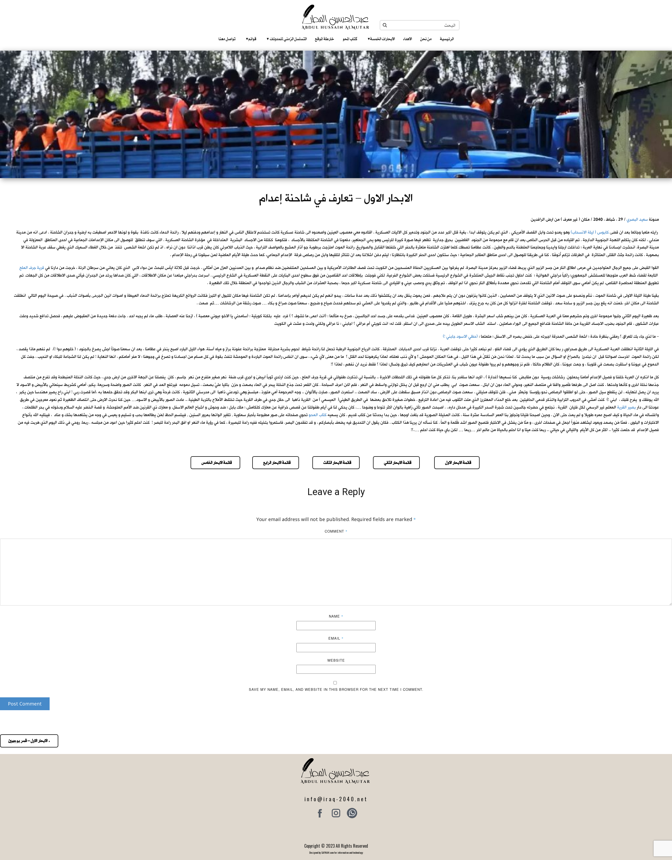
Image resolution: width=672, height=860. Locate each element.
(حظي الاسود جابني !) (460, 336)
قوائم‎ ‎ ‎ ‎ (251, 39)
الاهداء (407, 39)
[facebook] (320, 813)
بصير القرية (626, 407)
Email (336, 638)
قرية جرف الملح (31, 268)
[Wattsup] (352, 813)
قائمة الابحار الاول (457, 463)
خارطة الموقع (324, 39)
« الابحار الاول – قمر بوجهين (29, 741)
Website (336, 660)
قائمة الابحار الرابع (276, 463)
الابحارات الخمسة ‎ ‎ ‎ (381, 39)
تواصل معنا (227, 39)
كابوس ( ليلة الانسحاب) (590, 232)
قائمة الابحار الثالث (336, 463)
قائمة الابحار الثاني (396, 463)
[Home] (336, 17)
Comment (336, 531)
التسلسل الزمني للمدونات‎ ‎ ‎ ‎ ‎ (287, 39)
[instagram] (336, 813)
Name (336, 616)
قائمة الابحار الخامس (215, 463)
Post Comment (25, 703)
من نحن (426, 39)
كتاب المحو (350, 39)
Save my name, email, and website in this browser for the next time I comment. (336, 689)
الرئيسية (447, 39)
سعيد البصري (637, 219)
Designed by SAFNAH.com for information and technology (336, 852)
